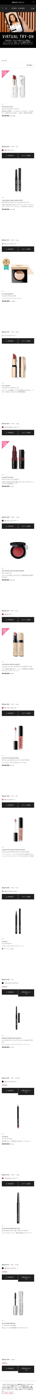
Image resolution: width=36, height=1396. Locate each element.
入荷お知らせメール (26, 993)
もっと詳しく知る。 (8, 1393)
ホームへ (4, 60)
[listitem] (18, 114)
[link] (32, 8)
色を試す (11, 155)
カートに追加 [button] (26, 155)
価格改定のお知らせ (18, 2)
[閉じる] (31, 1386)
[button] (2, 8)
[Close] (33, 2)
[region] (18, 1388)
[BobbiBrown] (18, 8)
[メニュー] (2, 8)
